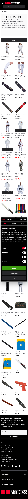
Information (5, 474)
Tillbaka (4, 11)
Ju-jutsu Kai (5, 19)
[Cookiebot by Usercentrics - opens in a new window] (20, 219)
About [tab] (23, 223)
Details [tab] (14, 223)
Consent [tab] (5, 223)
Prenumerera (14, 436)
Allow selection (14, 273)
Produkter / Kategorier (8, 484)
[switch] (24, 252)
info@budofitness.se (6, 457)
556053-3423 (8, 451)
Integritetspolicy (8, 426)
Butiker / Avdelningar (8, 479)
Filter (14, 40)
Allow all (14, 268)
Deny (14, 278)
